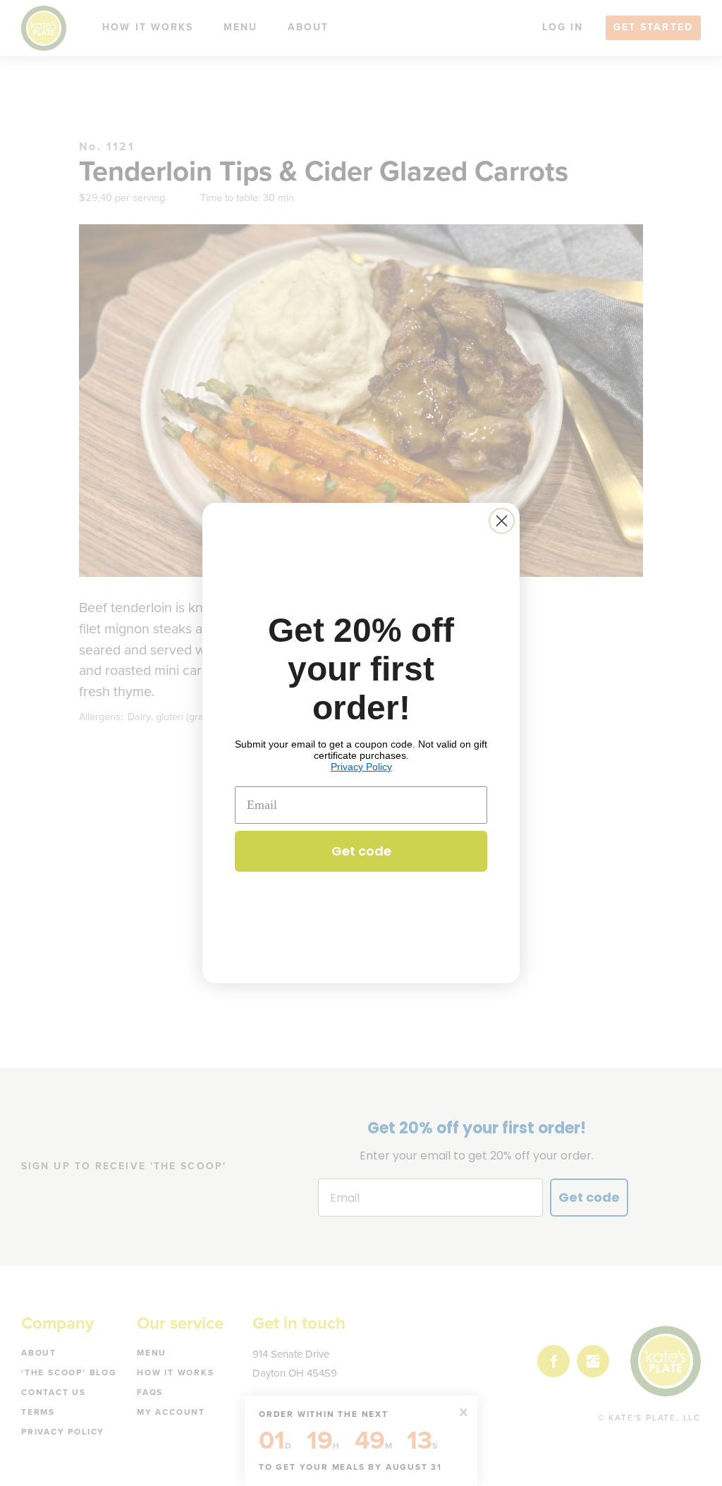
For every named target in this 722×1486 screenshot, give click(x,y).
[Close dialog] (501, 520)
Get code (361, 851)
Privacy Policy (361, 766)
